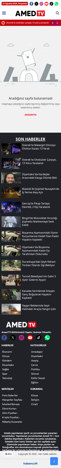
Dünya (5, 356)
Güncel (35, 373)
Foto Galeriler (10, 395)
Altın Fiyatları (9, 412)
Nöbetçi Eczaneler (12, 421)
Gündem (7, 360)
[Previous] (52, 23)
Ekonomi (7, 351)
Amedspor (37, 351)
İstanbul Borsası (11, 404)
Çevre (34, 364)
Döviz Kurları (9, 408)
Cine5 (34, 404)
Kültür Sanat (38, 378)
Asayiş (34, 360)
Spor (5, 373)
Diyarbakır (8, 364)
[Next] (57, 23)
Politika (35, 369)
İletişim (35, 399)
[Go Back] (54, 461)
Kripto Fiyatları (10, 417)
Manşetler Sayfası (12, 399)
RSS (9, 453)
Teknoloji (7, 378)
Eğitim (34, 382)
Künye (34, 395)
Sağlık (5, 369)
